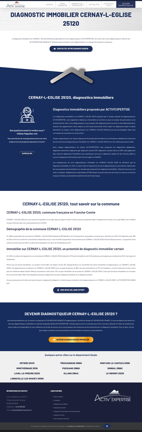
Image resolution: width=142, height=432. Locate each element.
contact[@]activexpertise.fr (21, 410)
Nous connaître (58, 397)
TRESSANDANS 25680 (71, 363)
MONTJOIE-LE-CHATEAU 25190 (115, 363)
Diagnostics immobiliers (61, 404)
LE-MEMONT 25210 (115, 373)
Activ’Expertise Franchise (61, 418)
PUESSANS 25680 (71, 368)
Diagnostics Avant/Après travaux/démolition (67, 411)
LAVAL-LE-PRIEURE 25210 (27, 373)
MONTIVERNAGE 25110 (27, 368)
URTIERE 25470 (27, 363)
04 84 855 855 (20, 407)
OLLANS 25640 (71, 373)
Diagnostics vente (59, 415)
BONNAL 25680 (115, 368)
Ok (107, 426)
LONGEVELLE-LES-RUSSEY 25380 (27, 378)
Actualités (57, 400)
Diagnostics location (60, 407)
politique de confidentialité (76, 426)
